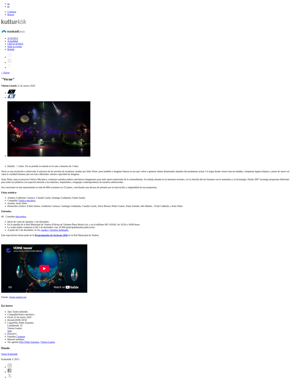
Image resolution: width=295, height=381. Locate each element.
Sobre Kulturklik (9, 354)
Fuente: (5, 297)
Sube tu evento (14, 46)
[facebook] (9, 372)
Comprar (20, 336)
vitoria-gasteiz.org (17, 297)
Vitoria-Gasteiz (47, 342)
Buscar (10, 14)
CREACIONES (15, 44)
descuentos (21, 216)
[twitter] (9, 377)
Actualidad (12, 41)
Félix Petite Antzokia (29, 342)
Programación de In (45, 235)
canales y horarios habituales (54, 230)
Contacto (11, 11)
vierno (59, 235)
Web (9, 331)
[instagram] (9, 367)
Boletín (10, 49)
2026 (65, 235)
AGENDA (12, 38)
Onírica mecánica (27, 200)
